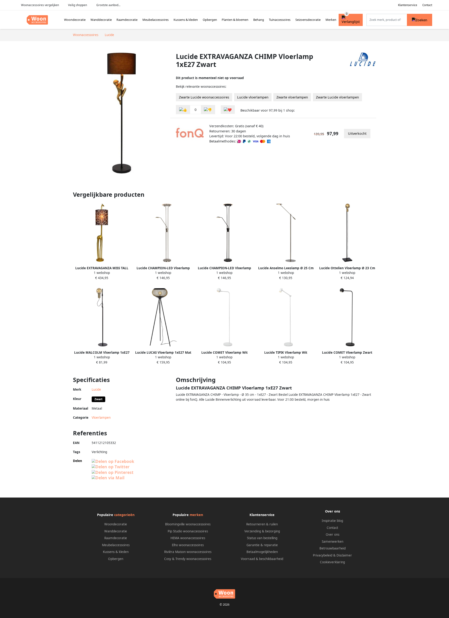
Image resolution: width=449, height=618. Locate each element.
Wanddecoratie (101, 20)
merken (196, 515)
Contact (427, 5)
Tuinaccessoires (279, 20)
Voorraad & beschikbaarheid (262, 559)
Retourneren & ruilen (262, 524)
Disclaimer (344, 555)
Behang (258, 20)
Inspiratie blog (332, 521)
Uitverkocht (357, 133)
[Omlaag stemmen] (208, 109)
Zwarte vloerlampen (292, 97)
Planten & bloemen (235, 20)
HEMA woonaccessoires (187, 538)
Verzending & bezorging (262, 531)
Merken (331, 20)
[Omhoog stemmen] (183, 109)
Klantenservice (407, 5)
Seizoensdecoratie (308, 20)
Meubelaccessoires (155, 20)
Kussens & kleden (186, 20)
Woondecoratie (75, 20)
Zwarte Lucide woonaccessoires (204, 97)
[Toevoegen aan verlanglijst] (228, 109)
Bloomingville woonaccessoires (187, 524)
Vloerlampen (101, 417)
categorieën (124, 515)
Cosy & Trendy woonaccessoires (187, 559)
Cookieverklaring (332, 562)
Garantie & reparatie (262, 545)
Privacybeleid (322, 555)
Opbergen (210, 20)
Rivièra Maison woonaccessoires (187, 552)
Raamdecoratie (127, 20)
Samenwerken (332, 541)
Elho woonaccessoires (188, 545)
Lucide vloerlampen (252, 97)
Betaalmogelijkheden (262, 552)
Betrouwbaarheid (332, 548)
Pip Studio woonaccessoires (188, 531)
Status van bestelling (262, 538)
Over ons (332, 534)
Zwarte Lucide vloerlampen (337, 97)
